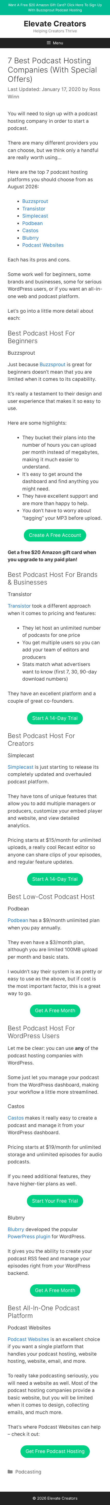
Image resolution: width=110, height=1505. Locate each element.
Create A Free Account (55, 535)
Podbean (32, 223)
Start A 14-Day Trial (55, 718)
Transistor (33, 209)
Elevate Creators (55, 23)
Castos (30, 230)
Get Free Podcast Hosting (55, 1451)
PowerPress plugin (29, 1237)
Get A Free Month (55, 1010)
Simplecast (35, 216)
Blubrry (30, 238)
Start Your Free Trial (55, 1201)
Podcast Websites (43, 245)
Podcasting (28, 1472)
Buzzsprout (35, 201)
